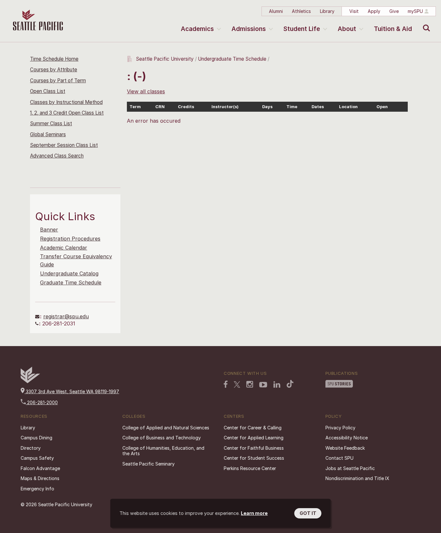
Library (327, 11)
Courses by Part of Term (58, 80)
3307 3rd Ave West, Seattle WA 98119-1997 (72, 391)
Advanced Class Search (57, 156)
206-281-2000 (42, 402)
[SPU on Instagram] (249, 384)
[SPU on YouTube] (263, 385)
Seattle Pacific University (165, 59)
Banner (49, 229)
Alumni (276, 11)
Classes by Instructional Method (66, 102)
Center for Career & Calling (253, 427)
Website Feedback (345, 448)
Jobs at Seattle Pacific (350, 468)
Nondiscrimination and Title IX (357, 478)
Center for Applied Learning (253, 437)
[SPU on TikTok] (290, 384)
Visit (354, 11)
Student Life (301, 29)
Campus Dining (36, 437)
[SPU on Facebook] (226, 384)
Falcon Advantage (40, 468)
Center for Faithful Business (254, 448)
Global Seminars (48, 134)
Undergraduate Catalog (69, 273)
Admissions (248, 29)
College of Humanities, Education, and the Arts (163, 450)
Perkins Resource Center (250, 468)
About (347, 29)
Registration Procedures (70, 238)
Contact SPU (339, 458)
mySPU (415, 11)
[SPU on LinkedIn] (277, 384)
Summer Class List (51, 123)
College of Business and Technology (161, 437)
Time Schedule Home (54, 59)
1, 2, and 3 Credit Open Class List (67, 113)
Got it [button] (308, 513)
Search (425, 23)
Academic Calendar (63, 247)
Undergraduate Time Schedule (232, 59)
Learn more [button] (254, 513)
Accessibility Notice (346, 437)
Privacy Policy (340, 427)
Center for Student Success (254, 458)
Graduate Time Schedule (70, 282)
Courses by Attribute (53, 70)
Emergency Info (37, 488)
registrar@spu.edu (66, 316)
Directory (31, 448)
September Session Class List (64, 145)
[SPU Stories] (339, 384)
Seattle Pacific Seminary (148, 463)
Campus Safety (37, 458)
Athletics (301, 11)
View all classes (146, 91)
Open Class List (47, 91)
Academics (197, 29)
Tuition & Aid (393, 29)
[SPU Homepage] (30, 381)
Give (394, 11)
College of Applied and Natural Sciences (165, 427)
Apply (374, 11)
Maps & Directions (40, 478)
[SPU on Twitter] (237, 384)
